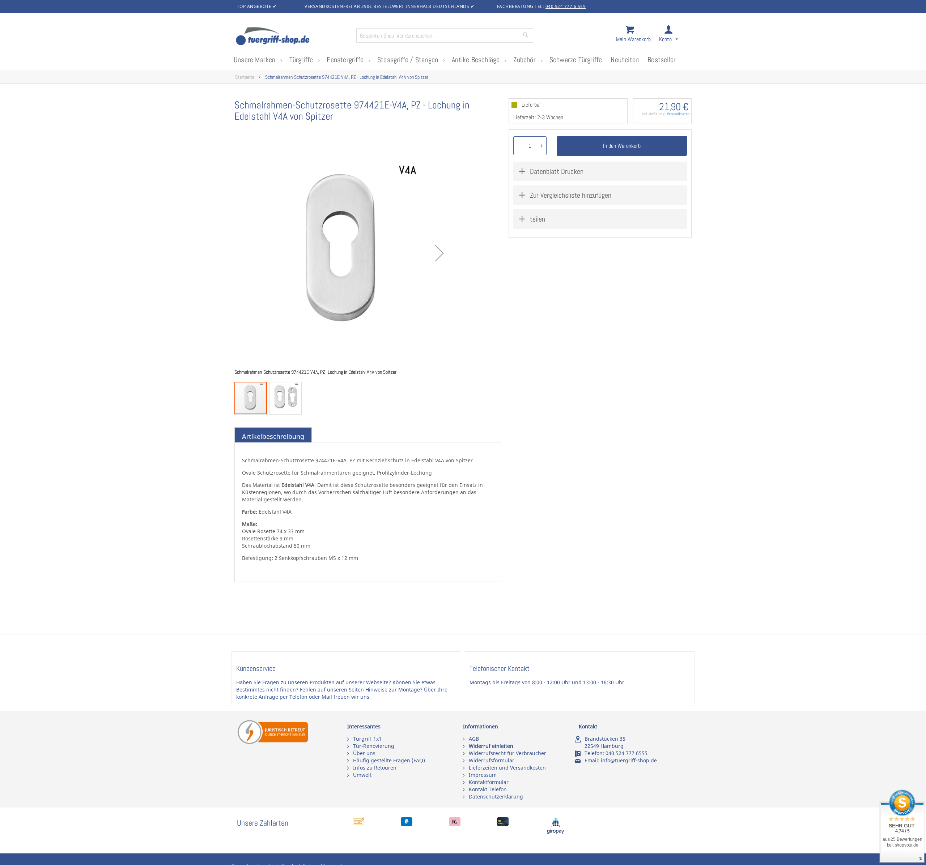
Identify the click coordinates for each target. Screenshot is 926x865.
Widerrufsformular (491, 760)
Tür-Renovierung (373, 745)
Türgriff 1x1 (367, 738)
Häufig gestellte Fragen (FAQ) (389, 760)
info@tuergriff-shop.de (629, 760)
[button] (675, 36)
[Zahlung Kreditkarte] (503, 824)
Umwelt (362, 774)
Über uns (364, 753)
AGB (474, 738)
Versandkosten (678, 113)
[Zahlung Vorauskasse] (358, 824)
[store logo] (293, 37)
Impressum (483, 774)
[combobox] (444, 35)
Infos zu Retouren (374, 767)
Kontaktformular (489, 782)
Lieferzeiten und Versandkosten (507, 767)
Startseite (244, 77)
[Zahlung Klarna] (454, 824)
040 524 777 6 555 (565, 6)
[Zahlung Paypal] (406, 824)
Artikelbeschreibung (273, 436)
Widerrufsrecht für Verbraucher (507, 753)
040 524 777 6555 (626, 753)
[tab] (273, 436)
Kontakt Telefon (488, 789)
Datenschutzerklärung (496, 796)
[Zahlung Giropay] (555, 832)
